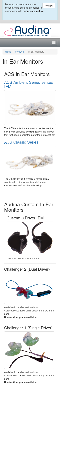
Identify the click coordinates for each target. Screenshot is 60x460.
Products (19, 51)
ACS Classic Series (21, 142)
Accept (49, 5)
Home (8, 51)
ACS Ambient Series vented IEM (28, 84)
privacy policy (35, 11)
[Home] (27, 30)
